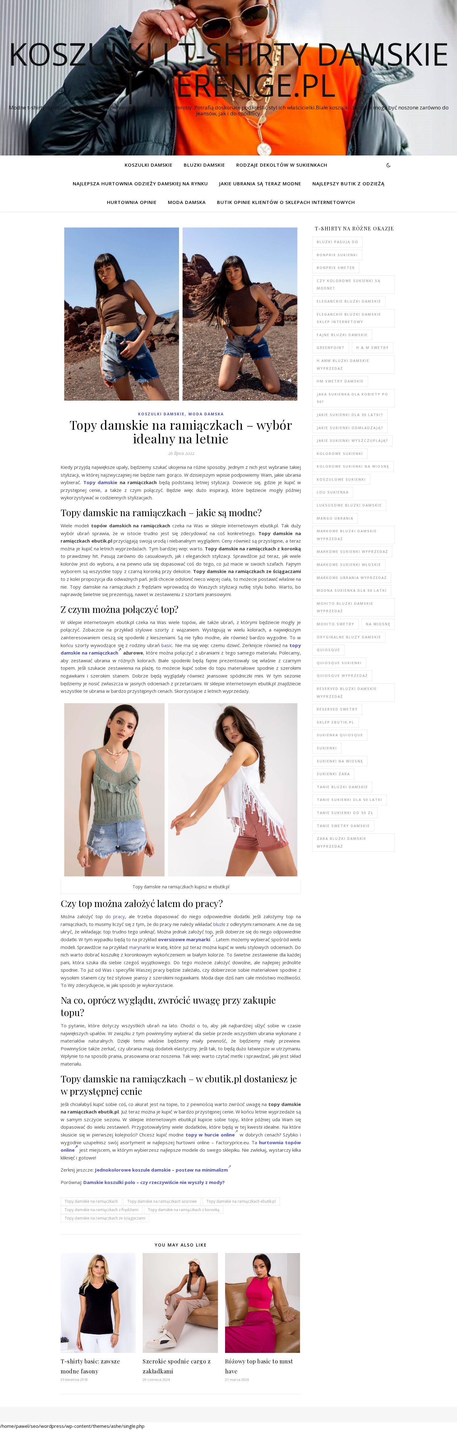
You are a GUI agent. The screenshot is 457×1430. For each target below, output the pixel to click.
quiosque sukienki (339, 662)
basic (166, 645)
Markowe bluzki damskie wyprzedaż (347, 535)
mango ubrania (335, 518)
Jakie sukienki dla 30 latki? (350, 414)
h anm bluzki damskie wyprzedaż (343, 364)
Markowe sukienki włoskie (349, 564)
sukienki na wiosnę (340, 761)
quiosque (328, 649)
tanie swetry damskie (343, 825)
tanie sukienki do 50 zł (345, 812)
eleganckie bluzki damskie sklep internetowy (349, 318)
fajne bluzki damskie (342, 334)
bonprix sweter (336, 267)
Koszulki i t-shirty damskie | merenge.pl (228, 69)
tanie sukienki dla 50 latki (349, 799)
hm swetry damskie (340, 381)
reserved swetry (337, 709)
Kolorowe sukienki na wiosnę (353, 466)
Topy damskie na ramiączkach (91, 1201)
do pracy (115, 916)
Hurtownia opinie (132, 202)
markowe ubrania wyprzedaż (352, 577)
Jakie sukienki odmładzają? (350, 427)
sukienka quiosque (340, 735)
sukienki (327, 748)
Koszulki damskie (149, 165)
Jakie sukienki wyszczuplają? (352, 440)
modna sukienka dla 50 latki (352, 590)
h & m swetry (372, 347)
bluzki (219, 924)
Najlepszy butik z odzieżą (348, 183)
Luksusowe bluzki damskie (349, 505)
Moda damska (187, 202)
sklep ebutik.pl (335, 722)
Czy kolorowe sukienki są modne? (349, 284)
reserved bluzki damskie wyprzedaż (347, 692)
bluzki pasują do (337, 241)
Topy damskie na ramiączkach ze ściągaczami (105, 1218)
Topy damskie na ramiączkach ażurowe (162, 1201)
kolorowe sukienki (340, 453)
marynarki (139, 947)
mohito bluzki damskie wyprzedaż (345, 607)
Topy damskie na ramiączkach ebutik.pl (241, 1201)
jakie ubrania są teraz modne (260, 183)
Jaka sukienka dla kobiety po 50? (352, 398)
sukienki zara (333, 773)
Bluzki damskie (204, 165)
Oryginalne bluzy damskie (349, 637)
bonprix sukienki (337, 254)
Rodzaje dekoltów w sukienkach (281, 165)
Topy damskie (100, 482)
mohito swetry (335, 624)
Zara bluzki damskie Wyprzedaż (342, 842)
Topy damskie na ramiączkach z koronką (183, 1209)
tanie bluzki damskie (342, 786)
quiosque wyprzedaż (342, 675)
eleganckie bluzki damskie (349, 301)
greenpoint (331, 347)
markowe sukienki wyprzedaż (352, 551)
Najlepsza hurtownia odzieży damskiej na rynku (140, 183)
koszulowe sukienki (341, 479)
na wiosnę (378, 624)
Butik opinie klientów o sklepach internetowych (286, 202)
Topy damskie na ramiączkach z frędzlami (101, 1209)
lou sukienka (333, 492)
